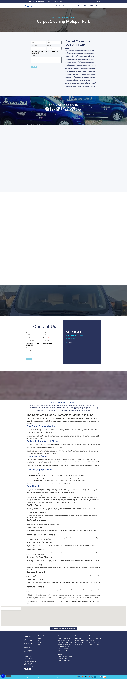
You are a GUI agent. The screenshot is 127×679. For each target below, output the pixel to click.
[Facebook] (25, 669)
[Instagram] (100, 2)
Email (48, 40)
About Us (58, 5)
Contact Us (99, 5)
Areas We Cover (77, 5)
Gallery (86, 5)
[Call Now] (3, 676)
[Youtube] (30, 669)
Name (32, 40)
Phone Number (35, 45)
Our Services (66, 5)
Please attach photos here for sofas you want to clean (44, 51)
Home (51, 5)
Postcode (49, 45)
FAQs (91, 5)
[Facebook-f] (97, 2)
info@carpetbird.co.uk (74, 342)
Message (33, 55)
